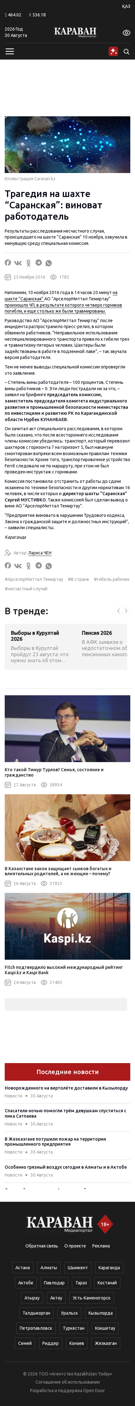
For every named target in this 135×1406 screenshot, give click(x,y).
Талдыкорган (36, 1313)
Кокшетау (105, 1328)
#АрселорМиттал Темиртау (34, 579)
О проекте (75, 1245)
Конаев (76, 1343)
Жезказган (106, 1343)
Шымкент (78, 1267)
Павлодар (54, 1282)
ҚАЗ (126, 6)
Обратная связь (41, 1245)
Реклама (101, 1245)
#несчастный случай (26, 588)
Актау (56, 1297)
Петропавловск (36, 1328)
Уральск (69, 1313)
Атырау (32, 1297)
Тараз (81, 1282)
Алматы (48, 1267)
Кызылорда (101, 1313)
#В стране (78, 579)
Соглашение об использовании (67, 1382)
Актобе (25, 1282)
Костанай (107, 1282)
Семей (25, 1343)
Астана (22, 1267)
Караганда (109, 1267)
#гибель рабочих (111, 579)
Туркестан (73, 1328)
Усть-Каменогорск (92, 1297)
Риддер (50, 1343)
